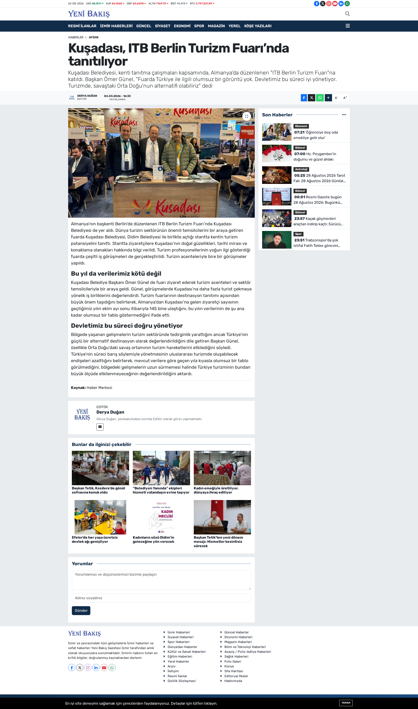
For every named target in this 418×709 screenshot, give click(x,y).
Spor (298, 234)
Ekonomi (301, 126)
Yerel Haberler (178, 661)
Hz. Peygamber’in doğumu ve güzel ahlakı (314, 157)
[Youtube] (104, 667)
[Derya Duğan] (82, 414)
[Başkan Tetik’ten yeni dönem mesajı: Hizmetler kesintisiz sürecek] (222, 517)
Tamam (346, 702)
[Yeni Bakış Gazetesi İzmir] (89, 13)
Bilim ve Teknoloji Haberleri (245, 647)
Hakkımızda (233, 681)
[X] (79, 667)
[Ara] (347, 14)
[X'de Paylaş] (311, 97)
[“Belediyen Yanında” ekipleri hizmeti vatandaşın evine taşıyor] (161, 467)
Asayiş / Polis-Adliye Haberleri (247, 652)
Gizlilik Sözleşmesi (182, 681)
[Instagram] (87, 667)
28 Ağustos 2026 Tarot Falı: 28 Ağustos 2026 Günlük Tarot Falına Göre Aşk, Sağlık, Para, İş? (319, 178)
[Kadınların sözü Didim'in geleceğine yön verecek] (161, 517)
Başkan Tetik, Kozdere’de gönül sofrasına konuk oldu (98, 490)
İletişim (173, 671)
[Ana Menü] (348, 26)
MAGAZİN (216, 26)
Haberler (75, 37)
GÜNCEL (143, 26)
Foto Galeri (232, 661)
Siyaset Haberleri (181, 637)
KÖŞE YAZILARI (257, 26)
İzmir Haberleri (179, 632)
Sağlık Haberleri (236, 656)
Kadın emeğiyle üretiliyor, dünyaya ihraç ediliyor (216, 490)
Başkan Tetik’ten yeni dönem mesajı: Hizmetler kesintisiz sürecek (218, 541)
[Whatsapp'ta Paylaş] (320, 97)
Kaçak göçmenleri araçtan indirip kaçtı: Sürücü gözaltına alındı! (317, 221)
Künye (229, 666)
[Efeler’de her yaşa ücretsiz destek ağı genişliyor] (100, 517)
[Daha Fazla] (328, 97)
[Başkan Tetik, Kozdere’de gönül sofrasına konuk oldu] (100, 467)
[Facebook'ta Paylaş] (304, 97)
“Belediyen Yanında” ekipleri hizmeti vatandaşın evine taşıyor (161, 490)
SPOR (199, 26)
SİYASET (162, 26)
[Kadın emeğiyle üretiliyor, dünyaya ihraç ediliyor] (222, 467)
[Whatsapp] (112, 667)
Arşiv (171, 666)
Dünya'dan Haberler (182, 647)
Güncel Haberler (236, 632)
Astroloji (301, 169)
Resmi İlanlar (177, 676)
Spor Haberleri (179, 642)
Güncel (300, 147)
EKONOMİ (182, 26)
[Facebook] (71, 667)
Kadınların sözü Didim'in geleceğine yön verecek (153, 539)
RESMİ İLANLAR (82, 26)
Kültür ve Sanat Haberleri (187, 652)
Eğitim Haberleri (180, 656)
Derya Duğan (110, 412)
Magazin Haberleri (238, 642)
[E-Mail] (100, 427)
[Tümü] (344, 114)
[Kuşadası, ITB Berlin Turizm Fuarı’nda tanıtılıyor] (161, 163)
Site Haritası (233, 671)
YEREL (235, 26)
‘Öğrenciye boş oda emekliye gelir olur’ (315, 135)
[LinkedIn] (95, 667)
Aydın (93, 37)
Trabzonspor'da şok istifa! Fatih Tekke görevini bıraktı (315, 243)
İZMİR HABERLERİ (116, 26)
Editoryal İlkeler (236, 676)
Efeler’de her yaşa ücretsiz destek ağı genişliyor (95, 539)
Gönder (81, 610)
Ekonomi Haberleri (238, 637)
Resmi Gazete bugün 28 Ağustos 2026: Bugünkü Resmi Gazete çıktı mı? (317, 200)
